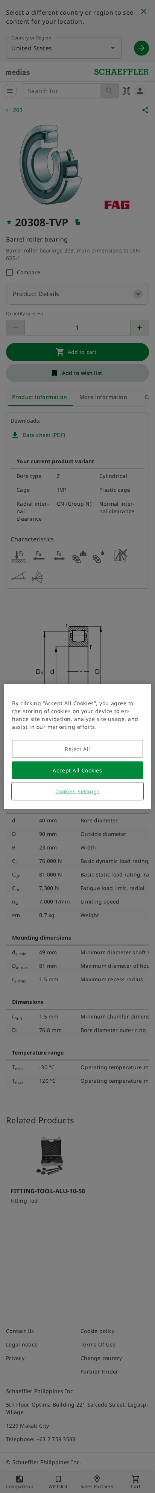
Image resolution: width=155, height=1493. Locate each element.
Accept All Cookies (77, 770)
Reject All (77, 749)
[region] (77, 746)
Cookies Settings (77, 791)
